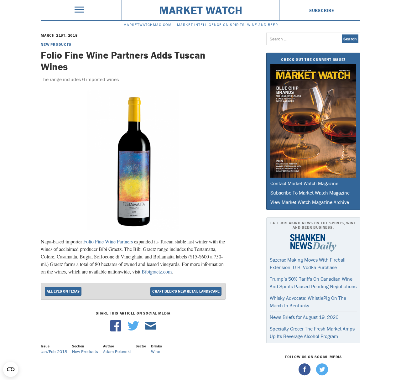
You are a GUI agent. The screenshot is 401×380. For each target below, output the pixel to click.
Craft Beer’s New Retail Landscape (186, 291)
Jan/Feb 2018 (54, 351)
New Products (56, 44)
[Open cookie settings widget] (10, 369)
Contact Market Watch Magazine (304, 183)
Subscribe (321, 10)
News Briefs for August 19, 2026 (304, 317)
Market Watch (200, 10)
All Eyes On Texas (63, 291)
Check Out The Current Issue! (313, 59)
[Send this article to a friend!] (150, 330)
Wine (155, 351)
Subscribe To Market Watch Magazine (310, 193)
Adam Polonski (117, 351)
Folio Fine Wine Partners (108, 241)
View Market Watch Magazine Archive (309, 202)
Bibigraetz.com (157, 271)
